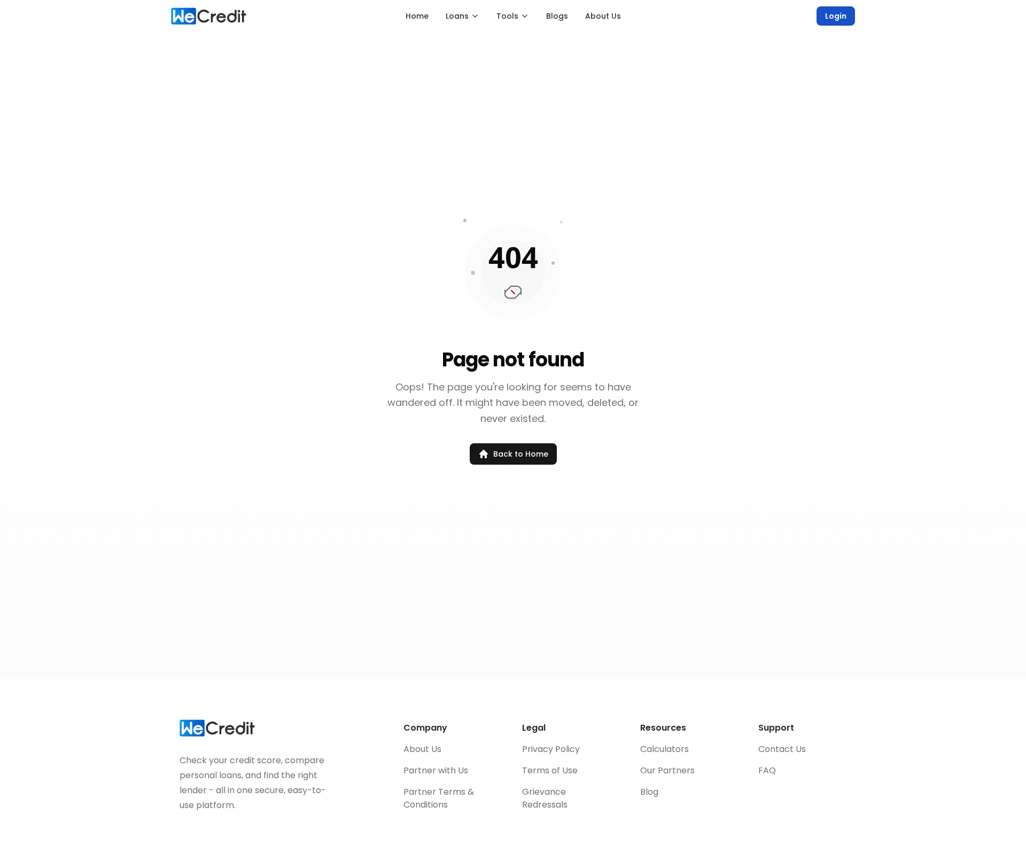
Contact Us (782, 749)
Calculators (664, 749)
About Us (603, 16)
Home (417, 16)
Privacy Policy (551, 749)
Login (835, 16)
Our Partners (667, 770)
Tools (507, 16)
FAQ (767, 770)
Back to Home (520, 454)
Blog (649, 792)
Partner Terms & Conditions (438, 798)
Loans (457, 16)
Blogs (557, 16)
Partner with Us (435, 770)
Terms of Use (550, 770)
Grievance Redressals (545, 798)
